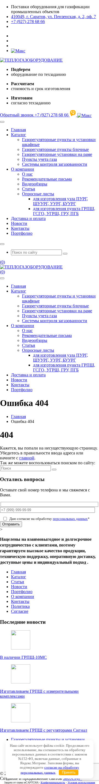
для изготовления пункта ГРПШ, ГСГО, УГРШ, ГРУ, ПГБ (64, 211)
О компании (22, 169)
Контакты (20, 228)
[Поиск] (54, 469)
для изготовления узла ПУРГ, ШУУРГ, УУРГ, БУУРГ (60, 201)
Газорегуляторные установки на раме (57, 154)
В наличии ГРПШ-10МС (23, 657)
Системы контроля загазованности (54, 164)
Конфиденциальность (53, 782)
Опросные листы (38, 193)
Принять (69, 772)
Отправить (11, 524)
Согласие (19, 611)
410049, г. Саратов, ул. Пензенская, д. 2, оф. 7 (53, 16)
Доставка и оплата (28, 218)
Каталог (18, 134)
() (2, 262)
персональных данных (70, 519)
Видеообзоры (34, 184)
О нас (27, 174)
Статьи (28, 189)
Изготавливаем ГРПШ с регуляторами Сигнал (43, 730)
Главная (18, 129)
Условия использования (81, 782)
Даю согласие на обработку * (49, 519)
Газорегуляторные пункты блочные (55, 149)
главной (26, 458)
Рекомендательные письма (47, 179)
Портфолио (21, 233)
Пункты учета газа (39, 159)
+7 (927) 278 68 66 (28, 21)
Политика (20, 606)
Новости (19, 223)
